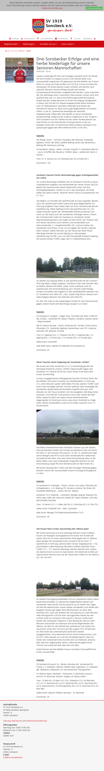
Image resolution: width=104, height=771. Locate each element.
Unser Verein (67, 44)
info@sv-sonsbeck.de (12, 757)
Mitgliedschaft (11, 44)
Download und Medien (14, 51)
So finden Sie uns (48, 44)
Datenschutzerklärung (52, 8)
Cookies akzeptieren (94, 8)
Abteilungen (29, 44)
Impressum (17, 720)
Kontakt (34, 51)
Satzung (7, 720)
